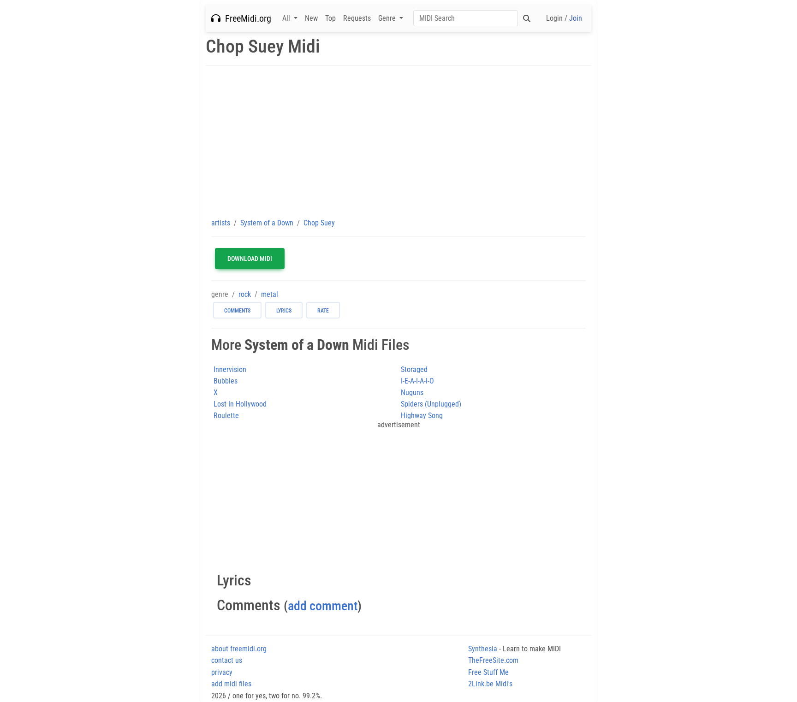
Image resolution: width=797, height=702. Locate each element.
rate (323, 310)
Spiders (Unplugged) (431, 404)
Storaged (414, 369)
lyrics (283, 310)
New (311, 18)
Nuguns (412, 392)
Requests (357, 18)
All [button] (287, 18)
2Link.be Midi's (490, 683)
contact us (226, 660)
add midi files (231, 683)
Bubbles (226, 381)
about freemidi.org (239, 648)
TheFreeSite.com (493, 660)
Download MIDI (249, 258)
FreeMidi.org (245, 18)
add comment (322, 606)
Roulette (226, 415)
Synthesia (482, 648)
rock (244, 294)
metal (269, 294)
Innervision (230, 369)
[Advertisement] (398, 141)
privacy (221, 672)
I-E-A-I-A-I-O (417, 381)
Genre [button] (388, 18)
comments (237, 310)
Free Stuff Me (488, 672)
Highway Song (422, 415)
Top (330, 18)
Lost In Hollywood (240, 404)
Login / (564, 18)
